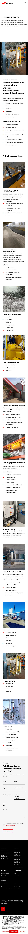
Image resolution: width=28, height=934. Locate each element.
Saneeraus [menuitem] (4, 880)
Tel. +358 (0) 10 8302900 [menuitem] (6, 901)
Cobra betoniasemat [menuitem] (17, 851)
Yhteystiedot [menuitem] (17, 888)
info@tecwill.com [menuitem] (17, 901)
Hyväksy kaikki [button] (14, 931)
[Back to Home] (7, 3)
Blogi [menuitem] (15, 873)
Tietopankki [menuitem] (4, 884)
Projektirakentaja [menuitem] (5, 853)
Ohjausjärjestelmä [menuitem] (18, 864)
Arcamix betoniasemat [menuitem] (17, 855)
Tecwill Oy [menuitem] (3, 900)
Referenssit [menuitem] (16, 875)
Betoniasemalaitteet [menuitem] (18, 867)
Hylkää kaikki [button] (22, 931)
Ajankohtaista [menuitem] (18, 870)
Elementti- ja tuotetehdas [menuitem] (4, 856)
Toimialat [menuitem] (4, 848)
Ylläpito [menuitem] (3, 878)
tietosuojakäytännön (10, 825)
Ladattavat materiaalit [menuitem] (6, 888)
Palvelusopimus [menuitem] (5, 873)
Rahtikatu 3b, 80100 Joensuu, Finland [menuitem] (15, 900)
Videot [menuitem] (2, 886)
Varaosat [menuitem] (3, 875)
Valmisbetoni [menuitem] (4, 850)
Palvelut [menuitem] (3, 870)
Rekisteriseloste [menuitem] (4, 903)
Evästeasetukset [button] (5, 931)
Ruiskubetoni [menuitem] (4, 858)
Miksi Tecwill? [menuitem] (17, 886)
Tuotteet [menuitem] (16, 848)
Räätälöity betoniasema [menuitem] (17, 862)
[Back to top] (3, 909)
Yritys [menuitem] (15, 884)
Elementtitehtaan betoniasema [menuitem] (18, 858)
